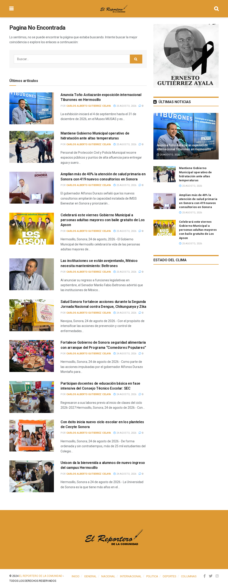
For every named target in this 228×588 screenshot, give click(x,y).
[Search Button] (136, 59)
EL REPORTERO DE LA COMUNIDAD (40, 576)
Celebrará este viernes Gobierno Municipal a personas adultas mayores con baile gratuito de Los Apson (103, 220)
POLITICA (152, 576)
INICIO (75, 576)
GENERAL (90, 576)
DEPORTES (169, 576)
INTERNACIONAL (131, 576)
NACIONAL (108, 576)
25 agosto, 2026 (126, 105)
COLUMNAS (189, 576)
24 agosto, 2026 (126, 312)
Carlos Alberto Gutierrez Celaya (88, 105)
